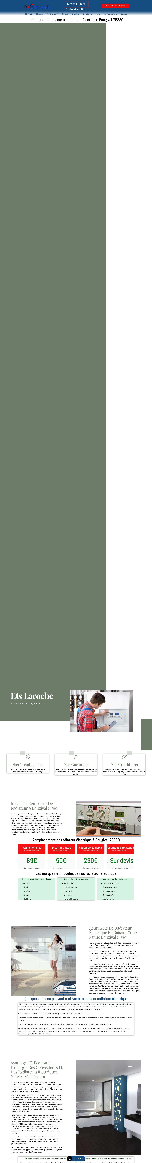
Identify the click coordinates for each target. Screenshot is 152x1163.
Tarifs (98, 14)
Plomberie (39, 14)
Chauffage (75, 14)
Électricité (29, 14)
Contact (124, 14)
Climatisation (87, 14)
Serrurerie (65, 14)
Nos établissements (110, 14)
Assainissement (52, 14)
